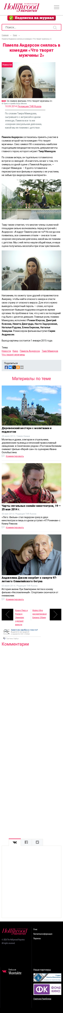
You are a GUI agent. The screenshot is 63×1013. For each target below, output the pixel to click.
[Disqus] (31, 692)
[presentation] (15, 842)
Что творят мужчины (13, 354)
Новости (6, 351)
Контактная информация (42, 934)
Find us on (15, 972)
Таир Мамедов (50, 351)
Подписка (37, 938)
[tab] (15, 842)
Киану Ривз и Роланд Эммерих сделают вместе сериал (21, 614)
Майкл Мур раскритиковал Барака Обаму (39, 614)
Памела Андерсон (30, 351)
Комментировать (15, 456)
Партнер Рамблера (42, 999)
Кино (15, 351)
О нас (35, 929)
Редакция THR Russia (29, 106)
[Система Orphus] (22, 639)
